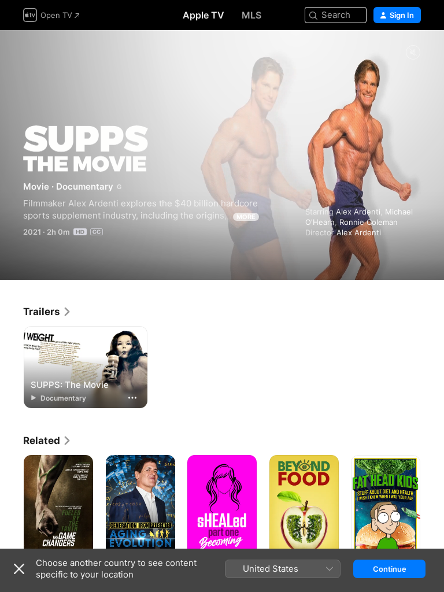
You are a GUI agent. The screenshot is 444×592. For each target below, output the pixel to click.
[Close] (19, 569)
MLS (251, 15)
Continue (389, 569)
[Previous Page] (11, 507)
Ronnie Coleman (368, 222)
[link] (47, 311)
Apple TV (203, 15)
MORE (246, 217)
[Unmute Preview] (413, 53)
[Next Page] (432, 507)
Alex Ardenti (358, 211)
